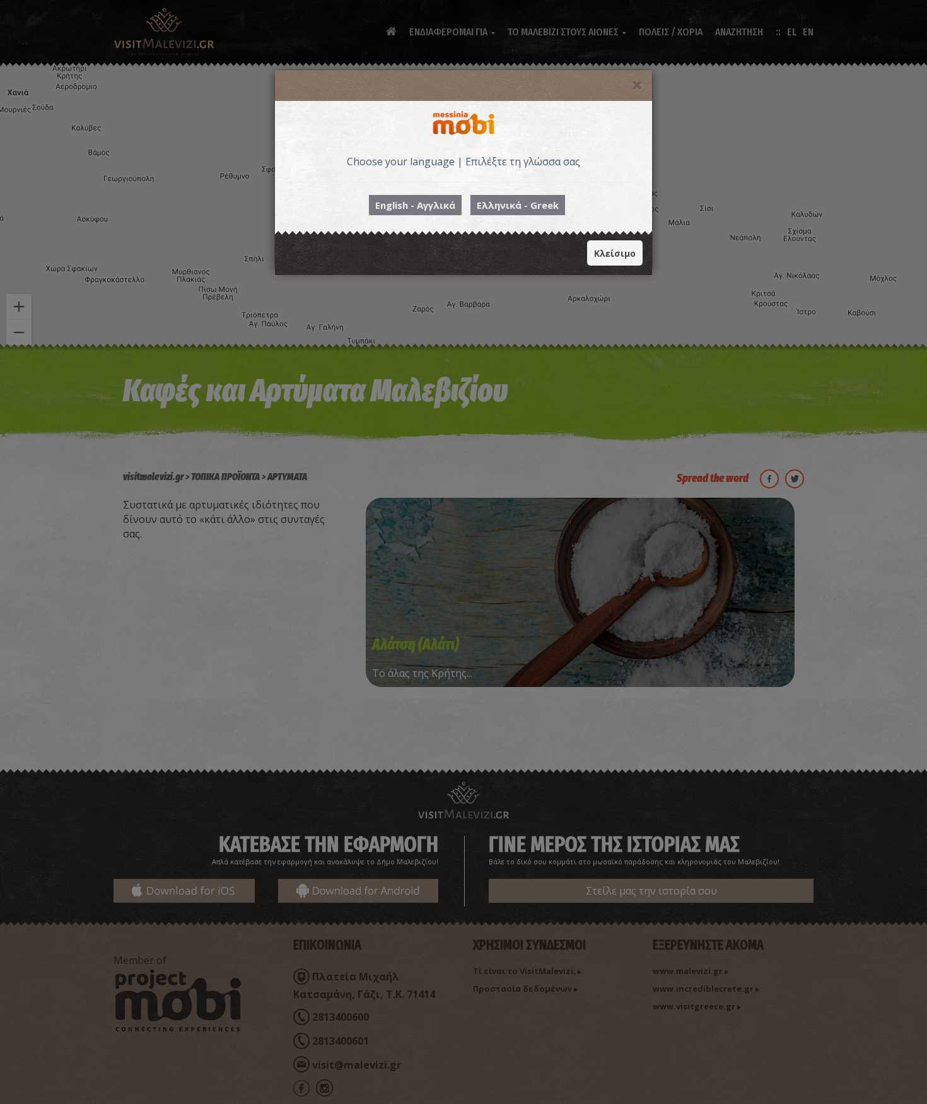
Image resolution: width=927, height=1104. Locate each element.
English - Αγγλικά (415, 205)
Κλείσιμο (615, 253)
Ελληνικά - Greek (518, 205)
